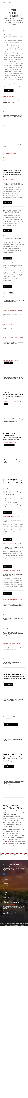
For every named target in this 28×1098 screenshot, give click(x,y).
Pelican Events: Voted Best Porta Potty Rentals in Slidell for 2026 (13, 301)
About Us (5, 883)
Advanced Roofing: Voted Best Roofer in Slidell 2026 (13, 239)
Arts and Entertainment (9, 445)
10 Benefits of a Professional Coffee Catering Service (12, 315)
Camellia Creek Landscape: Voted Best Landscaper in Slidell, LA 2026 (14, 371)
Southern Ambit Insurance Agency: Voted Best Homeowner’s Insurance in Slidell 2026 (14, 413)
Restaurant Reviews (9, 684)
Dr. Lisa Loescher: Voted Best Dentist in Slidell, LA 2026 (13, 547)
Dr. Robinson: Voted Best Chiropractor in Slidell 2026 (13, 520)
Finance (6, 404)
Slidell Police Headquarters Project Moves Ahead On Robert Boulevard (12, 115)
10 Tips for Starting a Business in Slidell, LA (14, 733)
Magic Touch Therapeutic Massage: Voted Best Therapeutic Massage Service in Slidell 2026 (12, 493)
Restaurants (15, 678)
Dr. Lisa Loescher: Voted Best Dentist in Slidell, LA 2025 (13, 619)
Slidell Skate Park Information (11, 329)
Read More (9, 90)
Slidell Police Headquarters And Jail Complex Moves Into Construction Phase (12, 267)
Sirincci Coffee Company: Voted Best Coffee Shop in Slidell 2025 (13, 342)
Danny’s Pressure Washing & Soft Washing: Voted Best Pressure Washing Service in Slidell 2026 (12, 211)
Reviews (5, 892)
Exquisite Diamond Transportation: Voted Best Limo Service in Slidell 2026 (13, 36)
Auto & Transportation (9, 904)
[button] (24, 373)
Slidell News (6, 897)
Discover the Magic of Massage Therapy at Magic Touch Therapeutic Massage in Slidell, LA (13, 634)
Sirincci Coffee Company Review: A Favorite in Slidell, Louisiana (14, 694)
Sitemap (5, 888)
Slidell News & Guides (9, 766)
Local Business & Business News (11, 724)
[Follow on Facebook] (4, 874)
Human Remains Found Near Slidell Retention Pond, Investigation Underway (14, 780)
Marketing (5, 879)
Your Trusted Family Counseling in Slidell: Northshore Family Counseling (13, 604)
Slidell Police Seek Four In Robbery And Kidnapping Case (12, 101)
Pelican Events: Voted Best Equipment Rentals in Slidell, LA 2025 (14, 454)
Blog (4, 881)
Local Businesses (7, 895)
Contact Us (6, 886)
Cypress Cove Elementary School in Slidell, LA (12, 145)
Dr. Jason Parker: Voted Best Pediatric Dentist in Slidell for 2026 (13, 574)
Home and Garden (8, 362)
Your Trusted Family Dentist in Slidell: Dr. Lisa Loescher (13, 662)
